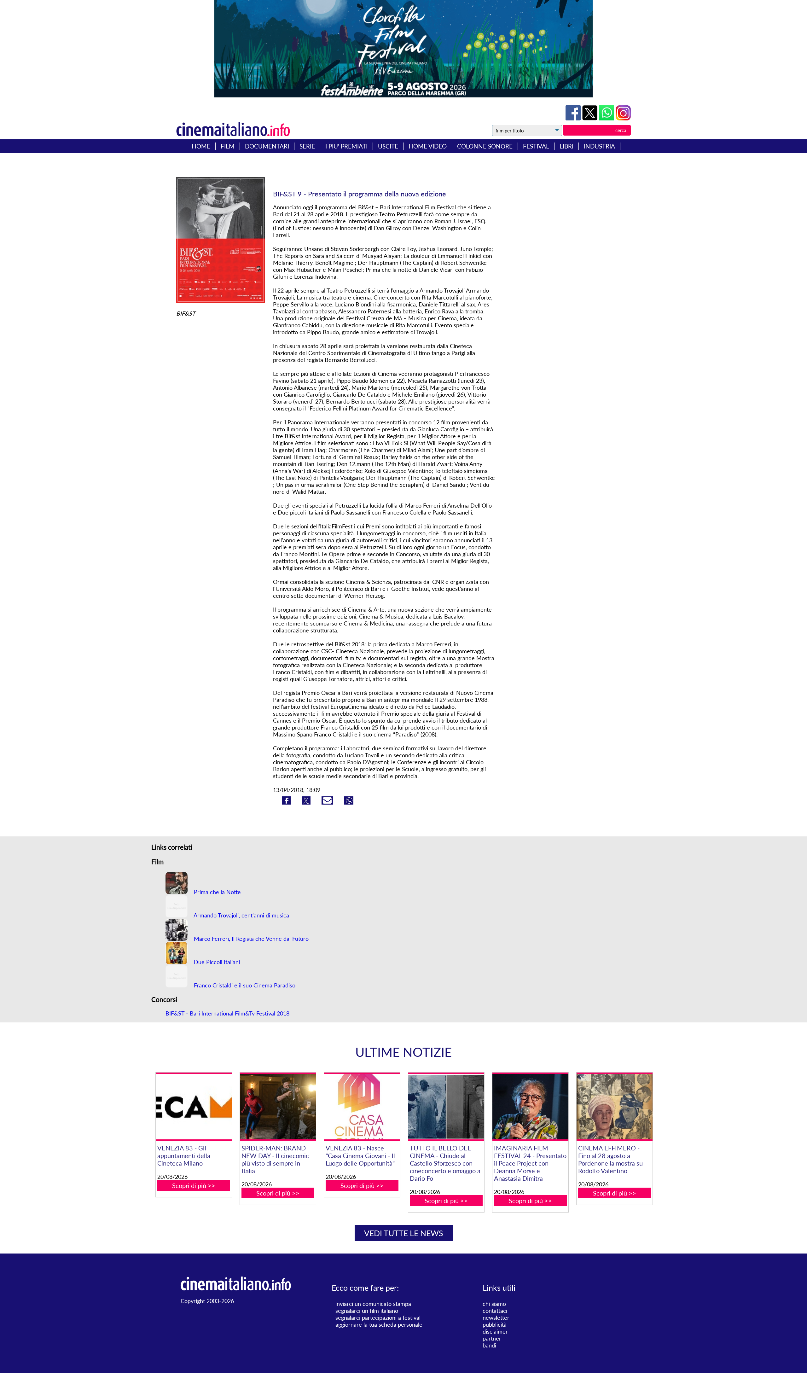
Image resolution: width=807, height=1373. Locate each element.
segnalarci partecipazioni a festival (378, 1317)
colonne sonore (485, 146)
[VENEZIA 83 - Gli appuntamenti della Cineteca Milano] (193, 1107)
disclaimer (495, 1331)
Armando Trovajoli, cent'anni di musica (240, 915)
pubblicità (495, 1324)
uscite (388, 146)
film (228, 146)
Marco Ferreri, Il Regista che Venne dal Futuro (250, 938)
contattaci (495, 1310)
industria (599, 146)
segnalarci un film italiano (366, 1310)
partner (492, 1338)
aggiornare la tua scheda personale (378, 1324)
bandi (489, 1345)
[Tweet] (590, 118)
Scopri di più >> (193, 1185)
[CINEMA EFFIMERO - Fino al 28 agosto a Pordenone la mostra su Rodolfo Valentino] (614, 1107)
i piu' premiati (346, 146)
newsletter (496, 1317)
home (201, 146)
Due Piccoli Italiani (216, 961)
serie (307, 146)
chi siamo (494, 1303)
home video (428, 146)
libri (566, 146)
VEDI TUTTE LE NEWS (403, 1233)
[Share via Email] (328, 802)
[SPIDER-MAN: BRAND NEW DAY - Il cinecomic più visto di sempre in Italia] (278, 1107)
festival (536, 146)
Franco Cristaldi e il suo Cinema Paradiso (243, 985)
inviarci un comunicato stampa (373, 1303)
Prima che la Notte (216, 891)
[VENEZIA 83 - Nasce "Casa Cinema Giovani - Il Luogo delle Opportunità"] (362, 1107)
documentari (267, 146)
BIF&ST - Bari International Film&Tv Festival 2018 (227, 1013)
